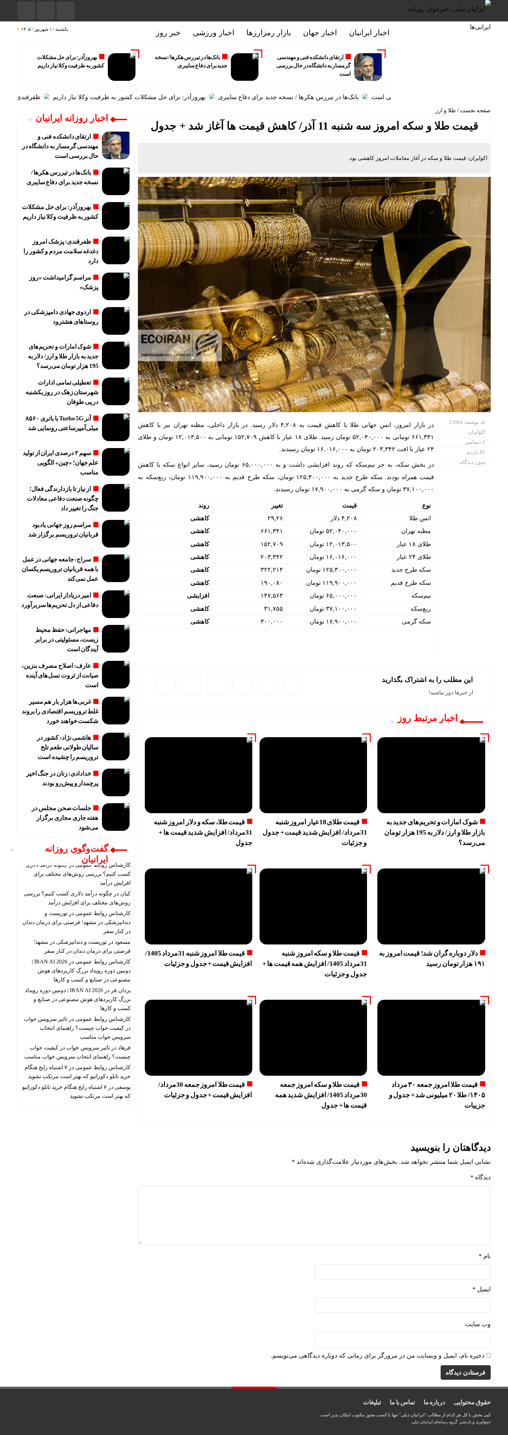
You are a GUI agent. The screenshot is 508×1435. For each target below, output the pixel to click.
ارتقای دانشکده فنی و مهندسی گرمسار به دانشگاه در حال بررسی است (313, 65)
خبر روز (168, 32)
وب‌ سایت (478, 1324)
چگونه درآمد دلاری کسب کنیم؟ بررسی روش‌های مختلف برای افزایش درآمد (78, 874)
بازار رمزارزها (268, 32)
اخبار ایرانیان (369, 32)
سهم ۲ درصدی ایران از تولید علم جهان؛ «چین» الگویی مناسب (60, 462)
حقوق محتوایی (472, 1402)
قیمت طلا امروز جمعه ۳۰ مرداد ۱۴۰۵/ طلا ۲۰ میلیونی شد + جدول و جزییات (437, 1095)
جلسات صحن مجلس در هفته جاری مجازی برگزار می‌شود (65, 818)
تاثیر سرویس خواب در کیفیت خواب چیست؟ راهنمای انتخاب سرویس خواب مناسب (77, 1028)
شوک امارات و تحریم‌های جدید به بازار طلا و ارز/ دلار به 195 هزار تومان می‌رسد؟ (434, 832)
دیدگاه (480, 1177)
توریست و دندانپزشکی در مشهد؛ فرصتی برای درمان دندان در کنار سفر (76, 922)
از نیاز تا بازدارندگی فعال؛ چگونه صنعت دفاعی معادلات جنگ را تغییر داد (62, 498)
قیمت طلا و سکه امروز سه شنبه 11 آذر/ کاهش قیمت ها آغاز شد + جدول (314, 126)
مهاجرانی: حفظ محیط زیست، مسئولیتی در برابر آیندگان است (66, 639)
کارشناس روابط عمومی (103, 913)
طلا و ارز (445, 110)
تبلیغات (372, 1402)
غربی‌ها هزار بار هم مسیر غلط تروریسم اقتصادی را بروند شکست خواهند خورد (60, 711)
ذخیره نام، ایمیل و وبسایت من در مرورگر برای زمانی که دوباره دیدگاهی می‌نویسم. (378, 1355)
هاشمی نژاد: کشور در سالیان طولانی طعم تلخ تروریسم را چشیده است (67, 747)
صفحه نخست (475, 110)
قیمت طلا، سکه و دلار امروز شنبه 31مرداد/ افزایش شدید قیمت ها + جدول (203, 832)
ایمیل (481, 1289)
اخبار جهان (320, 32)
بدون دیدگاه (472, 462)
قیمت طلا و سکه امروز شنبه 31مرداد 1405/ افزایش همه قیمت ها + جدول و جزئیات (314, 963)
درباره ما (434, 1402)
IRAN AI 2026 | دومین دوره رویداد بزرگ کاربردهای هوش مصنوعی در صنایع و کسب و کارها (81, 970)
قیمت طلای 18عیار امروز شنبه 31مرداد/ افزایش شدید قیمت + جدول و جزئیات (315, 832)
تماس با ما (402, 1402)
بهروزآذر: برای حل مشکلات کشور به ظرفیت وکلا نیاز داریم (161, 97)
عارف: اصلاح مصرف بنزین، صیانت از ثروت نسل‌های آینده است (60, 675)
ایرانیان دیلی (422, 1421)
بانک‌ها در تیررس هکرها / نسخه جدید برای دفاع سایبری (320, 97)
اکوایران (476, 432)
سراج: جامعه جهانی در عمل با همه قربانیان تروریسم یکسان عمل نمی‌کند (60, 569)
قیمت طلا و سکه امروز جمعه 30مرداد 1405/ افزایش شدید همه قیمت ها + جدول (321, 1095)
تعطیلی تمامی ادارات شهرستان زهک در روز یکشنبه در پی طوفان (62, 392)
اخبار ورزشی (213, 32)
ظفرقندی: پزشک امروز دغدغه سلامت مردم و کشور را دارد (60, 251)
